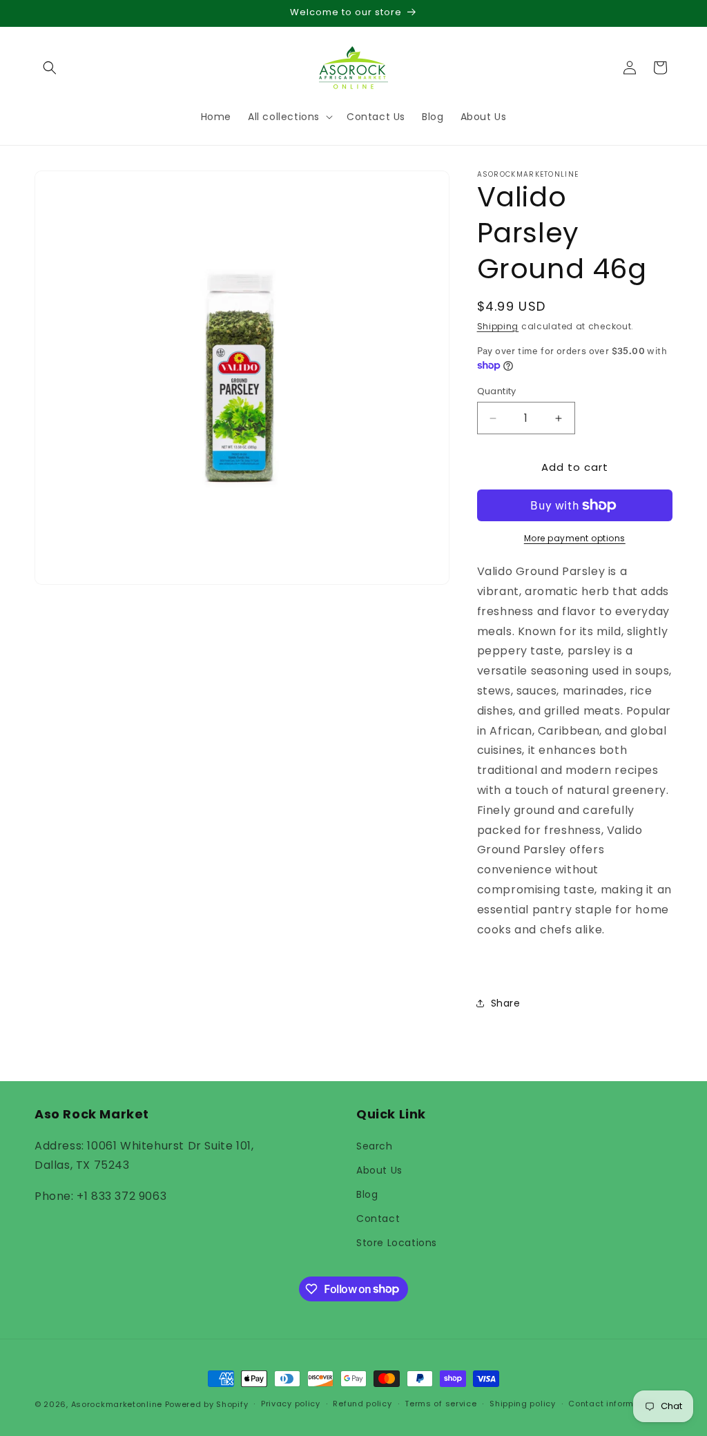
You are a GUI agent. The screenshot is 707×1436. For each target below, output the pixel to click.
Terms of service (440, 1403)
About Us (379, 1170)
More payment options (575, 538)
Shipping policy (523, 1403)
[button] (50, 67)
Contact (378, 1218)
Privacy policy (290, 1403)
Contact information (612, 1403)
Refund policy (362, 1403)
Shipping (498, 326)
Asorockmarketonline (116, 1404)
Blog (367, 1194)
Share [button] (506, 1003)
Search (374, 1146)
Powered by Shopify (207, 1404)
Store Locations (396, 1243)
